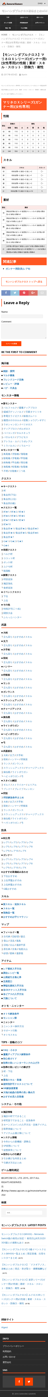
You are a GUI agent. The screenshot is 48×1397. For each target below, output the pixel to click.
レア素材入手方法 (12, 968)
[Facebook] (19, 1382)
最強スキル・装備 (12, 1079)
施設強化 (8, 583)
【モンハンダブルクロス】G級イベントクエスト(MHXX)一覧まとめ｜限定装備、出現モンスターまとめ (23, 1253)
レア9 (6, 850)
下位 (5, 596)
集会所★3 (33, 528)
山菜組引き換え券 (12, 977)
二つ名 (22, 470)
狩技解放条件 (24, 23)
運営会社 (7, 1362)
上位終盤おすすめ (12, 884)
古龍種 (13, 470)
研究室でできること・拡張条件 (19, 1120)
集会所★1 (8, 528)
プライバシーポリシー (13, 1346)
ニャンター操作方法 (13, 1026)
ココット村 (9, 558)
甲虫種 (15, 462)
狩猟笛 (24, 759)
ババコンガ (9, 432)
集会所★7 (8, 536)
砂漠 (5, 953)
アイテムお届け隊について (17, 1133)
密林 (12, 953)
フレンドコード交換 (13, 379)
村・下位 (8, 1071)
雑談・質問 (9, 371)
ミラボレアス (26, 441)
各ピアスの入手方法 (13, 994)
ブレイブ (18, 788)
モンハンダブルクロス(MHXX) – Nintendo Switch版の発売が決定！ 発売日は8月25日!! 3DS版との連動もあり (23, 1238)
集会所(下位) (9, 494)
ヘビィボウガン (11, 776)
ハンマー (14, 759)
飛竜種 (24, 453)
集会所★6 (33, 532)
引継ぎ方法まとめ (12, 1162)
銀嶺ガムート (30, 415)
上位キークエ (24, 17)
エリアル (32, 784)
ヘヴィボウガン (11, 822)
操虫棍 (6, 772)
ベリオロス (27, 424)
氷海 (14, 949)
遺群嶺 (19, 953)
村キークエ (40, 17)
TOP (7, 17)
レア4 (30, 842)
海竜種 (6, 466)
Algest (4, 1327)
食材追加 (8, 587)
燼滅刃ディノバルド (13, 411)
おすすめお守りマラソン (15, 916)
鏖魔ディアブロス (28, 407)
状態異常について (12, 1150)
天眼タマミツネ (34, 411)
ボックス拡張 (8, 23)
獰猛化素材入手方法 (13, 985)
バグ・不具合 (10, 388)
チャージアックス (35, 767)
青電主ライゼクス (12, 415)
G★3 (20, 541)
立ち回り (8, 636)
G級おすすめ (9, 888)
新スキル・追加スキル (14, 904)
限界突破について (12, 1128)
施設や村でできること (14, 1116)
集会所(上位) (9, 498)
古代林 (6, 936)
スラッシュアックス (13, 767)
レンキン (29, 788)
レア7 (22, 846)
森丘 (23, 936)
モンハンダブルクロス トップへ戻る (24, 281)
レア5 (6, 846)
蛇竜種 (15, 466)
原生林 (6, 949)
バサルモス (9, 437)
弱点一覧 (8, 28)
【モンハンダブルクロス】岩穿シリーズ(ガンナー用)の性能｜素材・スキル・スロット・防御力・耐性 (23, 1284)
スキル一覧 (9, 908)
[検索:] (24, 1212)
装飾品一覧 (9, 912)
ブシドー (8, 788)
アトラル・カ (10, 441)
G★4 (6, 545)
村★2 (14, 511)
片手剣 (19, 755)
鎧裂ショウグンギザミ (34, 420)
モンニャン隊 (10, 1017)
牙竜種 (15, 458)
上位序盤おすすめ (12, 880)
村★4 (6, 515)
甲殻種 (24, 458)
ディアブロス (10, 428)
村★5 (14, 515)
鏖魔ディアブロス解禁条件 (16, 1054)
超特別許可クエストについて (18, 1083)
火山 (12, 944)
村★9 (22, 520)
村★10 (7, 524)
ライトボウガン (20, 772)
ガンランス (17, 763)
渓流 (12, 940)
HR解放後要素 (10, 1088)
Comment (6, 321)
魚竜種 (24, 466)
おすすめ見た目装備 (13, 1096)
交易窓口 (7, 981)
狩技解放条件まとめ (13, 797)
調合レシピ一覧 (11, 972)
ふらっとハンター (12, 617)
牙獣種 (15, 453)
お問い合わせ (9, 1356)
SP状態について (11, 1145)
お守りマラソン (40, 23)
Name (4, 311)
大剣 (5, 755)
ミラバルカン (10, 445)
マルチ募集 (24, 28)
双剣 (5, 759)
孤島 (18, 940)
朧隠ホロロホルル (12, 420)
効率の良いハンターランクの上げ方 (21, 1062)
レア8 (30, 846)
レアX (23, 850)
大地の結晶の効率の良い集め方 (19, 1092)
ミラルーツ (24, 445)
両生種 (24, 462)
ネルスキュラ (23, 432)
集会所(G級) (9, 503)
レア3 (22, 842)
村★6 (22, 515)
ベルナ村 (8, 553)
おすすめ (18, 636)
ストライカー (19, 784)
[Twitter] (29, 1382)
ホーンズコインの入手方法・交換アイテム (25, 1124)
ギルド (6, 784)
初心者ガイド (10, 1058)
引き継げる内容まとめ (14, 1158)
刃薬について (10, 998)
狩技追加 (8, 579)
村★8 (14, 520)
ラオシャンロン (11, 424)
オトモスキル (10, 1034)
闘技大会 (8, 612)
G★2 (13, 541)
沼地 (5, 944)
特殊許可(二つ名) (12, 608)
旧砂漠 (15, 936)
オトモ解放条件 (11, 1013)
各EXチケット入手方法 (14, 989)
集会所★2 (21, 528)
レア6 (14, 846)
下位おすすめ (10, 876)
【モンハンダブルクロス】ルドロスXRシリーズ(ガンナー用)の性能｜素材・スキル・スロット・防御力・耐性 (23, 1299)
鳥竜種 (6, 453)
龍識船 (6, 570)
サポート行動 (10, 1030)
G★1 (6, 541)
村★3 (22, 511)
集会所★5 (21, 532)
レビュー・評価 (11, 383)
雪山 (5, 940)
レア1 (6, 842)
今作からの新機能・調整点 (17, 1141)
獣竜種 (6, 458)
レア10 (14, 850)
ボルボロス (24, 428)
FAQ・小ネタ (10, 1050)
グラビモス (22, 437)
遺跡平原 (20, 944)
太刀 (12, 755)
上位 (5, 600)
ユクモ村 (8, 566)
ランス (6, 763)
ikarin (24, 74)
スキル (28, 636)
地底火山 (23, 949)
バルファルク (10, 407)
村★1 (6, 511)
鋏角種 (6, 462)
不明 (5, 470)
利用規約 (7, 1351)
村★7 (6, 520)
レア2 (14, 842)
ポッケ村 (8, 562)
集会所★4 (8, 532)
